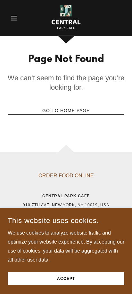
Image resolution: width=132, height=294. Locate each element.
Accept (66, 278)
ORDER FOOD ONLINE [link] (66, 175)
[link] (65, 18)
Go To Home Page (66, 110)
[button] (16, 18)
